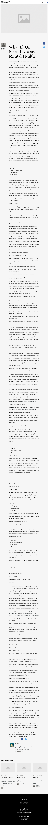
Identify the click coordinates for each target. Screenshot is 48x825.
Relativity (35, 777)
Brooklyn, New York (13, 576)
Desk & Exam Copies (24, 803)
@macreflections (19, 751)
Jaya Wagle (38, 785)
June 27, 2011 (11, 582)
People (10, 43)
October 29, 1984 (13, 176)
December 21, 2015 (13, 455)
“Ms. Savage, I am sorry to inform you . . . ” (17, 707)
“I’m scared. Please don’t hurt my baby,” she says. (18, 521)
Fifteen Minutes (39, 775)
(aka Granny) (11, 570)
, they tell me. (19, 613)
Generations (14, 43)
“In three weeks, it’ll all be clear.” (15, 647)
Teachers (21, 775)
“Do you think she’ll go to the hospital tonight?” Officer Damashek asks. (22, 266)
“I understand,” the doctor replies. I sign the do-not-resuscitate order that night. (23, 687)
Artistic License (21, 777)
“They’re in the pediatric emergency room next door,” (19, 316)
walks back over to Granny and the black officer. (25, 274)
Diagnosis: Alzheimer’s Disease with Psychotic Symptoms (19, 579)
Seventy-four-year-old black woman (15, 573)
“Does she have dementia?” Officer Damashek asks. (18, 252)
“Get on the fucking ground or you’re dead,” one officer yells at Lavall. (22, 524)
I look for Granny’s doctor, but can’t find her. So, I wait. (19, 678)
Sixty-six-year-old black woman (16, 170)
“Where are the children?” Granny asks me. (17, 300)
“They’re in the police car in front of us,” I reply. (18, 303)
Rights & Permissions (24, 802)
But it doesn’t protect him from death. (16, 477)
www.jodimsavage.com (20, 749)
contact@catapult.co (27, 812)
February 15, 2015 (13, 510)
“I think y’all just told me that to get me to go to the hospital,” (20, 321)
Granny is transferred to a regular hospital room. (18, 634)
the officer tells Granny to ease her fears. (27, 127)
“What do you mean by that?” (14, 650)
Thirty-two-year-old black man (16, 450)
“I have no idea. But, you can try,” (15, 269)
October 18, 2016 (13, 547)
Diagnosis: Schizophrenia (14, 508)
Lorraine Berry (22, 783)
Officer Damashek (12, 274)
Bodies (5, 775)
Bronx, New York (13, 174)
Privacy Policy (24, 819)
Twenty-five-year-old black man (16, 504)
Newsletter (24, 821)
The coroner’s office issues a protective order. (17, 475)
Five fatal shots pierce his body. (15, 526)
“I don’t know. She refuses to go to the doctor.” (18, 255)
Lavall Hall (12, 503)
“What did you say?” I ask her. (14, 644)
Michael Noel (12, 448)
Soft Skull (29, 808)
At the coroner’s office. (13, 489)
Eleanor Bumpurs (13, 168)
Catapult (18, 808)
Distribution (24, 800)
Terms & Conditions (24, 818)
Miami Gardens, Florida (14, 506)
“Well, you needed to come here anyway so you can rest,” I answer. (21, 325)
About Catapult (24, 799)
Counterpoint (24, 808)
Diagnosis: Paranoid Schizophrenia (16, 452)
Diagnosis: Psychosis (14, 172)
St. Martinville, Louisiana (14, 453)
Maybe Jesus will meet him (14, 486)
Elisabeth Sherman (7, 787)
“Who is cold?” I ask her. (13, 203)
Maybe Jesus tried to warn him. (14, 483)
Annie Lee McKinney (13, 567)
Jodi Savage (3, 48)
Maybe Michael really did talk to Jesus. (16, 480)
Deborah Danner (13, 540)
